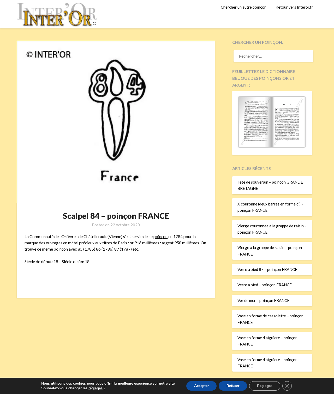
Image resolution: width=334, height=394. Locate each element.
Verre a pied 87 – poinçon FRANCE (267, 269)
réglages (95, 388)
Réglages (264, 385)
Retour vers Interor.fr (294, 7)
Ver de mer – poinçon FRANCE (263, 300)
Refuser (232, 385)
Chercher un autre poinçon (243, 7)
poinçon (160, 236)
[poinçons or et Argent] (272, 146)
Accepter (201, 385)
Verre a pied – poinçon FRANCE (264, 284)
